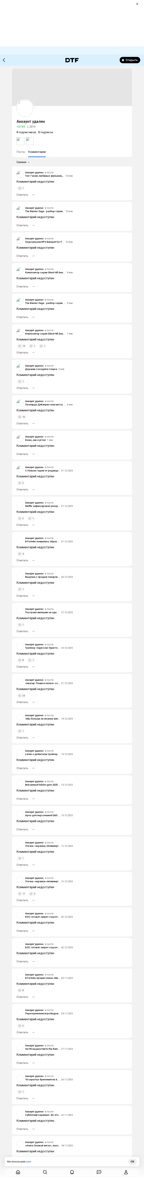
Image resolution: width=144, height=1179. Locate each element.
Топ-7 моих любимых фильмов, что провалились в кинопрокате (44, 175)
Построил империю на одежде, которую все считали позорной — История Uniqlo (42, 612)
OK (132, 1161)
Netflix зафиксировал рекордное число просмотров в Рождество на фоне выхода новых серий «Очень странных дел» (42, 506)
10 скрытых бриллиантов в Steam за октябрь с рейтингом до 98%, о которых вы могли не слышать (42, 1079)
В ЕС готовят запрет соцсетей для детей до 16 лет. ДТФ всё (42, 916)
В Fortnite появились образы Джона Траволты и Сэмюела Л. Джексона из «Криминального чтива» (42, 541)
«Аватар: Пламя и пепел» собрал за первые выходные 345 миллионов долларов (42, 683)
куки (28, 1161)
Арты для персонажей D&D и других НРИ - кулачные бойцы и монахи (42, 815)
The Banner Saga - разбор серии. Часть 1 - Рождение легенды (44, 211)
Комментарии (37, 152)
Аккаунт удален (34, 172)
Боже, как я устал (35, 440)
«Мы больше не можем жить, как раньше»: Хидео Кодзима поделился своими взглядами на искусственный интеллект (42, 718)
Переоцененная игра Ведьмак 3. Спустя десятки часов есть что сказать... (42, 1013)
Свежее (21, 162)
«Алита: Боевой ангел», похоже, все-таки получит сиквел (42, 1145)
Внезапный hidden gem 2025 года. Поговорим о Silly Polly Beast (42, 784)
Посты (20, 152)
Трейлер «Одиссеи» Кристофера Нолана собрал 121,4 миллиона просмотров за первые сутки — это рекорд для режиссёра (42, 647)
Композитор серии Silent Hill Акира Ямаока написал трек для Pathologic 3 (45, 272)
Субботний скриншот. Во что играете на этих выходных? (42, 1115)
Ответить (22, 194)
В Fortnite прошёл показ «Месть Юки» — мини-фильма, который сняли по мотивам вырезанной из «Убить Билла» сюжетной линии (42, 978)
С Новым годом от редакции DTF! (42, 470)
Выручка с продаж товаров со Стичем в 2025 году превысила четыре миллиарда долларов (42, 577)
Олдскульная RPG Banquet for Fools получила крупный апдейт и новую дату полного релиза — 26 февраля (44, 241)
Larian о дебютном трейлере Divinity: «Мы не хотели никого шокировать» (42, 754)
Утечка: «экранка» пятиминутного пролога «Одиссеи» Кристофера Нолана (42, 846)
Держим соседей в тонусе (41, 369)
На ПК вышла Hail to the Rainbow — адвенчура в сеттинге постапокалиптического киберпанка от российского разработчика (42, 1048)
